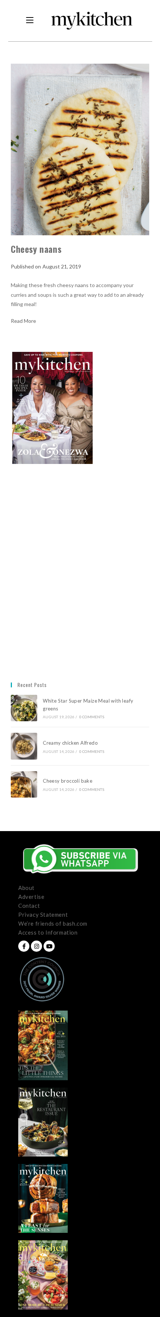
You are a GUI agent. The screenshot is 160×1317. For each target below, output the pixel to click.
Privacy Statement (43, 914)
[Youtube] (49, 946)
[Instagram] (36, 946)
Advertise (31, 896)
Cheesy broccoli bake (69, 781)
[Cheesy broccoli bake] (24, 784)
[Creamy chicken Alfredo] (24, 746)
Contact (29, 905)
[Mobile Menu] (30, 20)
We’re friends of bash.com (52, 923)
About (26, 887)
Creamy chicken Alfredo (71, 743)
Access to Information (48, 932)
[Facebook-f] (23, 946)
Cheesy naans (36, 248)
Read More (23, 321)
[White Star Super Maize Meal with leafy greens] (24, 708)
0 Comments (91, 717)
